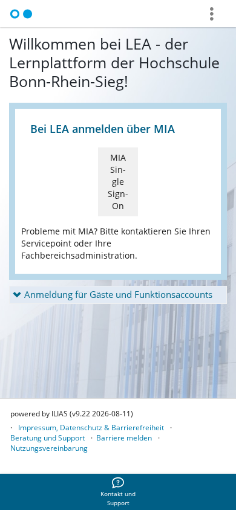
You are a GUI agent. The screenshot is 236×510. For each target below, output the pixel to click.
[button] (118, 294)
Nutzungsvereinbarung (49, 448)
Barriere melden (124, 438)
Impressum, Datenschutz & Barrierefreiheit (91, 427)
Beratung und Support (47, 438)
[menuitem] (118, 492)
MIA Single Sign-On (118, 181)
